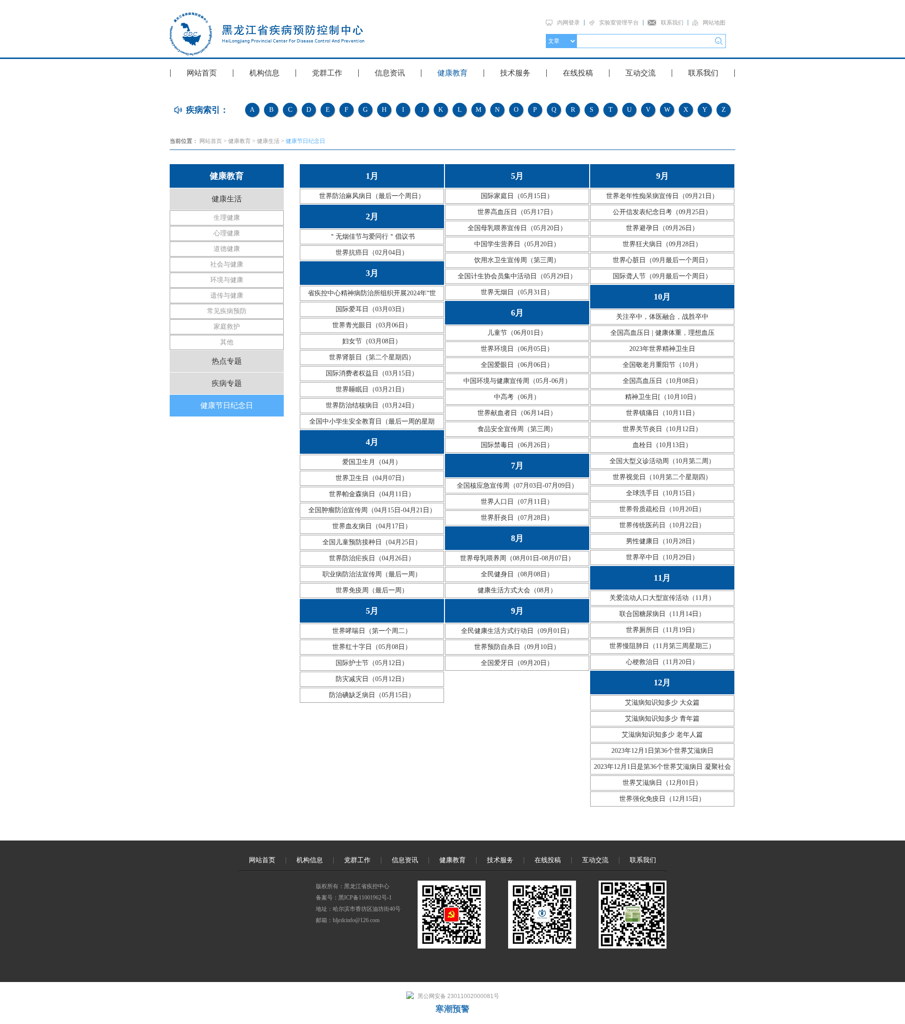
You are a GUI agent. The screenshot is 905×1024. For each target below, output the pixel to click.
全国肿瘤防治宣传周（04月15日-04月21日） (372, 510)
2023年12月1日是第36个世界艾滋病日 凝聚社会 (662, 766)
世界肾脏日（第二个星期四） (372, 357)
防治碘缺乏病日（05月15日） (372, 695)
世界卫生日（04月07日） (372, 478)
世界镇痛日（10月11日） (662, 412)
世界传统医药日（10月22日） (662, 525)
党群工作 (327, 73)
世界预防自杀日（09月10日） (517, 646)
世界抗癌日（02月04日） (372, 252)
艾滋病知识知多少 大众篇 (662, 702)
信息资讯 (390, 73)
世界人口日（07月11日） (517, 501)
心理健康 (227, 233)
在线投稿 (578, 73)
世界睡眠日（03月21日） (372, 389)
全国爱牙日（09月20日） (517, 662)
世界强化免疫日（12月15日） (662, 798)
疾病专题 (227, 383)
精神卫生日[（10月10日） (662, 396)
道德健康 (227, 248)
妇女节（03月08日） (372, 341)
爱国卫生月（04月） (372, 462)
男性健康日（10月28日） (662, 541)
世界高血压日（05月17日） (517, 212)
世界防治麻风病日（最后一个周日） (372, 196)
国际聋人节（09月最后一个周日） (662, 276)
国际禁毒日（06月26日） (517, 445)
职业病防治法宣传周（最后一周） (371, 574)
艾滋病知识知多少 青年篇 (662, 718)
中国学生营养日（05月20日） (517, 244)
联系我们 (672, 22)
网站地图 (714, 22)
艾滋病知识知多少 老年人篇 (662, 734)
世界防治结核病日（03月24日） (372, 405)
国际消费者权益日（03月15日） (372, 373)
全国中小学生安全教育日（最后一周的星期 (372, 421)
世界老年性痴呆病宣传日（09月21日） (662, 196)
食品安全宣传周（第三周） (517, 429)
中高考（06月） (517, 396)
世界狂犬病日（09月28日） (662, 244)
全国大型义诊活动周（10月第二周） (662, 461)
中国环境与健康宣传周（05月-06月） (517, 380)
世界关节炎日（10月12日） (662, 429)
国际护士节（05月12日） (372, 662)
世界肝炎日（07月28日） (517, 517)
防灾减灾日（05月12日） (372, 679)
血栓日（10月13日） (662, 445)
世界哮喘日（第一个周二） (371, 630)
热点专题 (227, 361)
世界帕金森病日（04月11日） (372, 494)
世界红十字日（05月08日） (371, 646)
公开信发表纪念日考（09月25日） (662, 212)
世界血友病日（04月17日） (371, 526)
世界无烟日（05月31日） (517, 292)
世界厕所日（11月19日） (662, 629)
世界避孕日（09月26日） (662, 228)
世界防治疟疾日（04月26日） (372, 558)
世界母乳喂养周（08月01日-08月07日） (517, 558)
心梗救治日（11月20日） (662, 662)
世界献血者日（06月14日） (517, 412)
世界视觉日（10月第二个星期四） (662, 477)
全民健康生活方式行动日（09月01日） (517, 630)
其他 (226, 342)
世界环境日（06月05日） (517, 348)
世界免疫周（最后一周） (372, 590)
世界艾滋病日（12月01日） (662, 782)
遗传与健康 (226, 295)
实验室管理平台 (619, 22)
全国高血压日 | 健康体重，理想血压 (662, 332)
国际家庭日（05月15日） (517, 196)
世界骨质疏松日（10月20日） (662, 509)
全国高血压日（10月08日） (662, 380)
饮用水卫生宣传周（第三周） (517, 260)
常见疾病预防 (227, 311)
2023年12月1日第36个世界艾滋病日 (662, 750)
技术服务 (515, 73)
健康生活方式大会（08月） (517, 590)
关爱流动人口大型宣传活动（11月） (662, 597)
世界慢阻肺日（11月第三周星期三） (662, 645)
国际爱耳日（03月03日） (372, 309)
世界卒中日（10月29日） (662, 557)
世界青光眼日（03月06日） (371, 325)
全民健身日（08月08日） (517, 574)
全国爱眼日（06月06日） (517, 364)
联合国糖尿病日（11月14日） (662, 613)
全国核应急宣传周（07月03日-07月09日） (517, 485)
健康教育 (452, 73)
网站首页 (202, 73)
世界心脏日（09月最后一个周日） (662, 260)
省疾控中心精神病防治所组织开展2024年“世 (372, 293)
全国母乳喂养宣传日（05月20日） (517, 228)
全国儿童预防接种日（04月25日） (371, 542)
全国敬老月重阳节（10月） (662, 364)
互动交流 (640, 73)
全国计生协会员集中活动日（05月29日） (517, 276)
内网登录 (568, 22)
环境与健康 (226, 279)
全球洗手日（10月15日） (662, 493)
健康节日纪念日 (305, 141)
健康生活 (268, 141)
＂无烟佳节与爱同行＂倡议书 (372, 236)
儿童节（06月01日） (517, 332)
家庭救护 (227, 326)
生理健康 (227, 217)
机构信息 (264, 73)
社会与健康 (226, 264)
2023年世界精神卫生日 (662, 348)
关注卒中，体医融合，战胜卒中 (662, 316)
